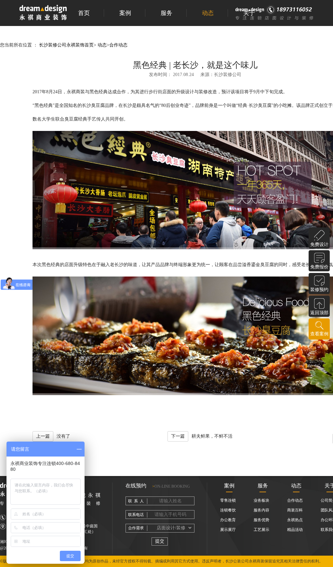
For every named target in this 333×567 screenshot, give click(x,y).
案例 (125, 13)
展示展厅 (228, 529)
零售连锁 (228, 500)
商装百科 (295, 510)
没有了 (53, 436)
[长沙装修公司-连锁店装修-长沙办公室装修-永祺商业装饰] (43, 13)
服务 (166, 13)
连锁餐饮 (228, 510)
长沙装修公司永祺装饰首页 (66, 45)
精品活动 (295, 529)
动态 (208, 13)
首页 (84, 13)
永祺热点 (295, 520)
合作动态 (118, 45)
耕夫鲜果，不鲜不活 (202, 436)
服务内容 (261, 510)
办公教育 (228, 520)
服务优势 (261, 520)
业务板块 (261, 500)
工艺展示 (261, 529)
